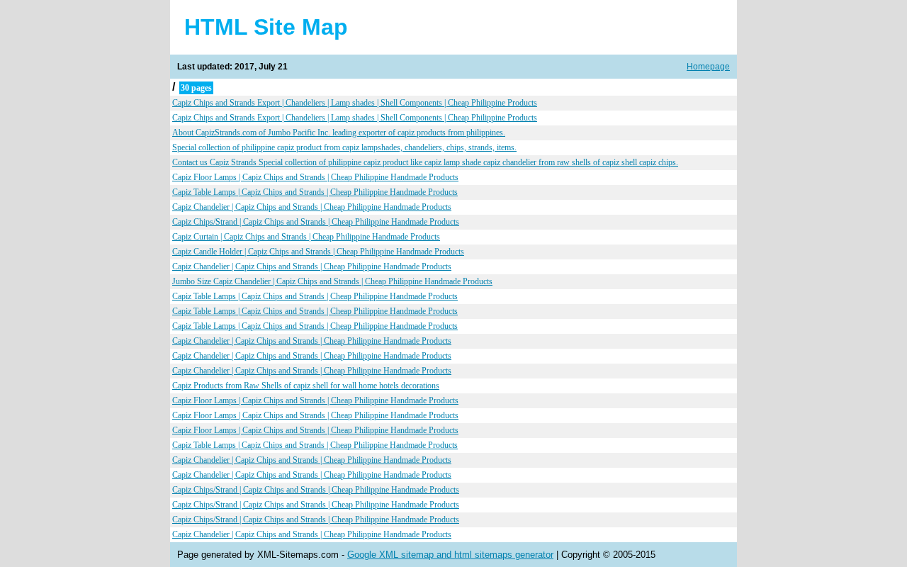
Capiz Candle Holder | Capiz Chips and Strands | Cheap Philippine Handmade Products (318, 252)
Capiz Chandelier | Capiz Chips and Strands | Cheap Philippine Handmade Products (311, 207)
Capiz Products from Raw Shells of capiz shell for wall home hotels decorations (305, 386)
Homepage (708, 67)
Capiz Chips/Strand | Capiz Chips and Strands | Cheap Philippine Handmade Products (315, 222)
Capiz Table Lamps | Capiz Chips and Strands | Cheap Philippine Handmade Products (315, 192)
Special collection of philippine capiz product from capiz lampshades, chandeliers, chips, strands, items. (344, 147)
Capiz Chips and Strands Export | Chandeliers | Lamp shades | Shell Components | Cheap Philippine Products (354, 103)
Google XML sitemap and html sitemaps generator (450, 554)
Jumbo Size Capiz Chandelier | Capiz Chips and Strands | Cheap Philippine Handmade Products (332, 281)
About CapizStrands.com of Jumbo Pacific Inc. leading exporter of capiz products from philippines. (338, 132)
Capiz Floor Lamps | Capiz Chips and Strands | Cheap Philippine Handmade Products (315, 177)
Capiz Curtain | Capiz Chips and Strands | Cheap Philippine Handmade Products (306, 237)
